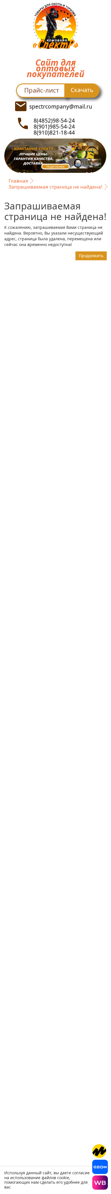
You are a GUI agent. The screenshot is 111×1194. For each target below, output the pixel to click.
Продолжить (91, 255)
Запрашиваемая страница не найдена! (55, 186)
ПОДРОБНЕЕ (55, 166)
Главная (18, 180)
